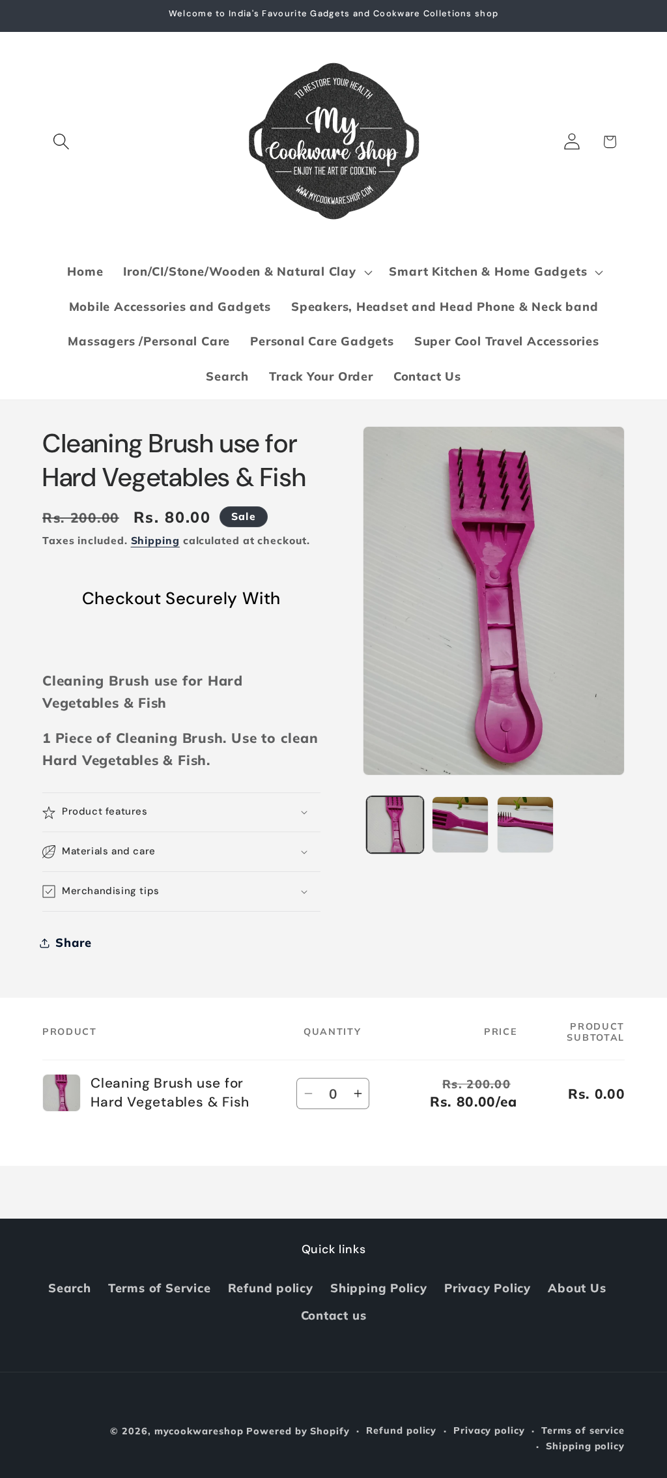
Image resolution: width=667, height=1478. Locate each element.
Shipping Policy (378, 1288)
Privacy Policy (487, 1288)
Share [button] (73, 942)
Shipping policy (585, 1446)
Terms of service (583, 1430)
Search (69, 1288)
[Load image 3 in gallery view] (525, 824)
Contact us (334, 1315)
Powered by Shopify (297, 1431)
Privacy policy (489, 1430)
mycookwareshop (199, 1431)
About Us (577, 1288)
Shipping (155, 540)
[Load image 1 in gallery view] (395, 824)
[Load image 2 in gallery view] (460, 824)
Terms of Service (159, 1288)
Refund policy (270, 1288)
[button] (60, 141)
